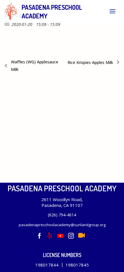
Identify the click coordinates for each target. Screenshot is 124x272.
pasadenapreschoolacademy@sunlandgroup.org (62, 224)
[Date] (7, 23)
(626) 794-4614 (62, 215)
